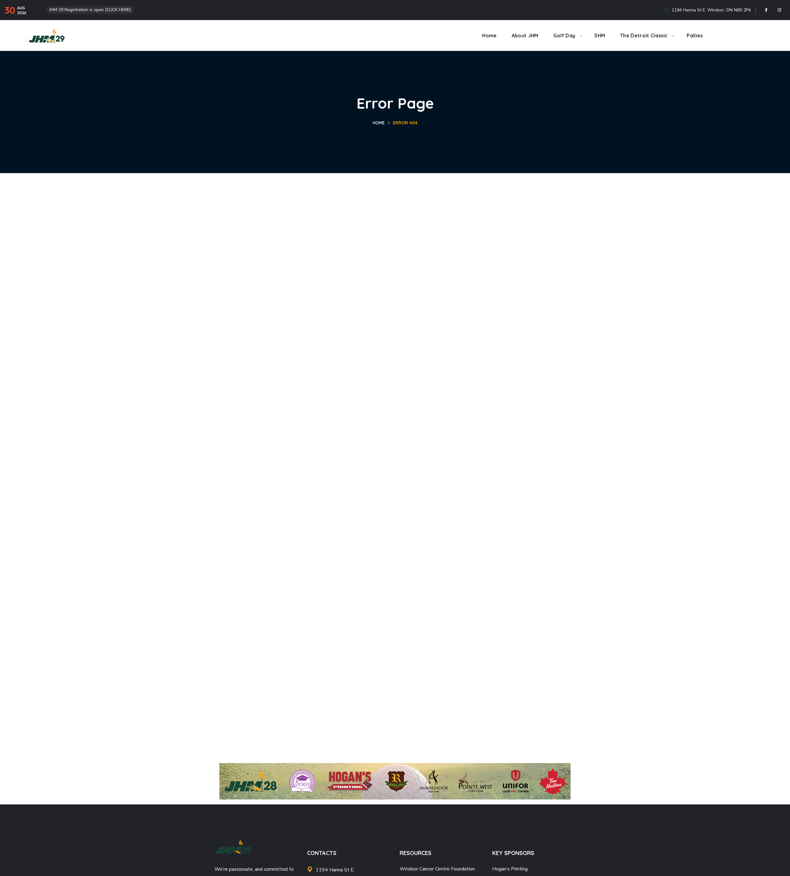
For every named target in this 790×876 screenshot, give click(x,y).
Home (379, 123)
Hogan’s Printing (510, 869)
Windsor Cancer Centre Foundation (437, 869)
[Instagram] (779, 10)
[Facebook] (766, 10)
